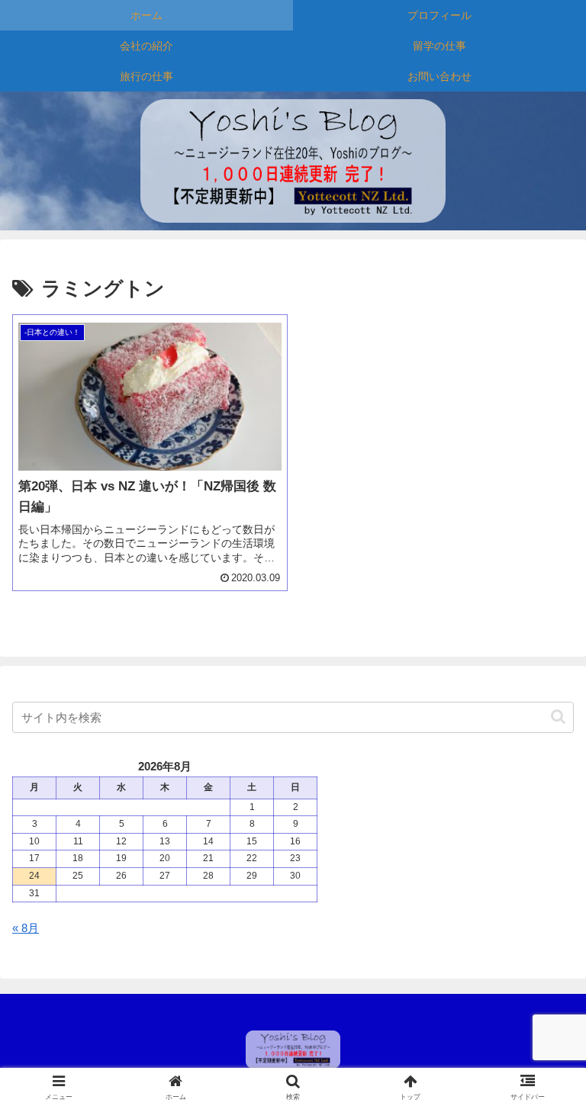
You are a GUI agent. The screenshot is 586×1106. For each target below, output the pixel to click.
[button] (558, 716)
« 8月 (25, 927)
